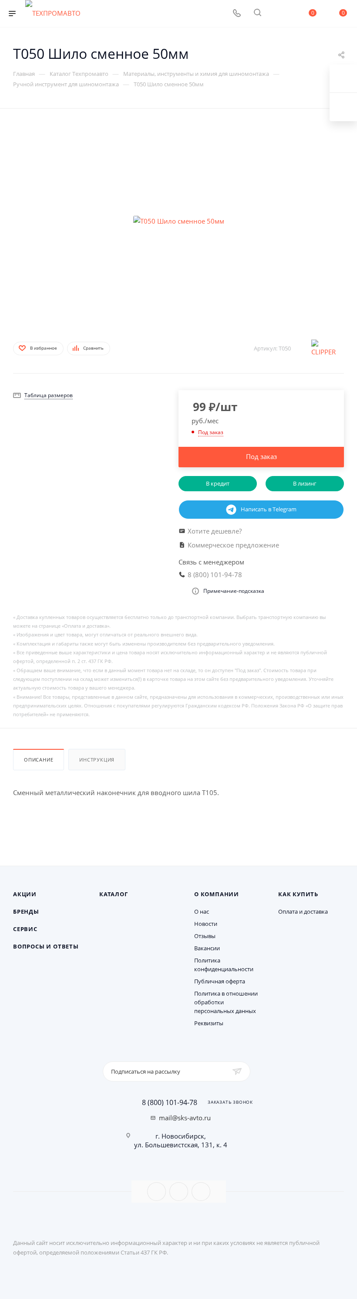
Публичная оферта (219, 981)
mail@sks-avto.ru (185, 1117)
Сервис (25, 929)
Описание (38, 759)
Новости (205, 924)
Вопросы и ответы (46, 946)
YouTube (178, 1191)
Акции (25, 894)
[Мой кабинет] (278, 13)
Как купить (298, 894)
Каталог (113, 894)
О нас (201, 911)
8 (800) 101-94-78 (169, 1102)
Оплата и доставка (303, 911)
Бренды (26, 911)
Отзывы (205, 936)
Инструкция (97, 759)
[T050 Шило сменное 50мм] (178, 221)
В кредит (217, 483)
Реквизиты (208, 1023)
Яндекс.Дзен (201, 1191)
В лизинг (305, 483)
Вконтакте (156, 1191)
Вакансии (207, 948)
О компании (216, 894)
